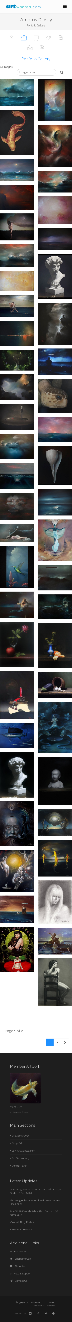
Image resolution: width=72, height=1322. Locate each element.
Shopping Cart (22, 1258)
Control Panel (19, 1165)
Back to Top (20, 1251)
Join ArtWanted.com (23, 1150)
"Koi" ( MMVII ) (17, 1107)
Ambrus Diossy (21, 1112)
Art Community (21, 1158)
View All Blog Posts (21, 1222)
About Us (19, 1266)
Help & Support (22, 1273)
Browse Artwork (21, 1135)
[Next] (65, 1042)
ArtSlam (52, 1302)
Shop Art (17, 1143)
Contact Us (20, 1280)
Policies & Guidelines (44, 1305)
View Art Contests (20, 1229)
